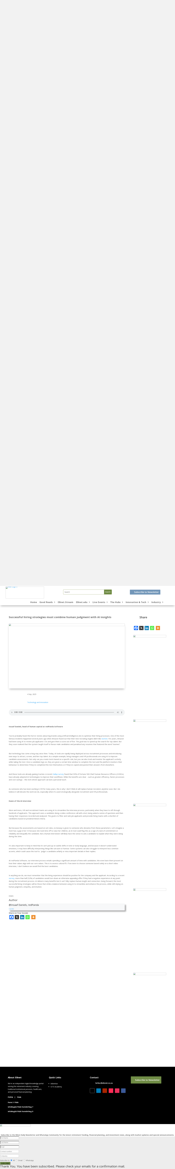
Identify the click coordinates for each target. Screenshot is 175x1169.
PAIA (19, 1097)
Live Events (98, 602)
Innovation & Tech (136, 602)
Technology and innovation (37, 702)
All (14, 1160)
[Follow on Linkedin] (98, 1090)
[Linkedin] (22, 917)
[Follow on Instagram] (117, 1090)
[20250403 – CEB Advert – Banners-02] (149, 637)
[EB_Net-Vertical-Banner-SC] (149, 805)
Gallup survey (58, 774)
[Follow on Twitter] (92, 1090)
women (105, 738)
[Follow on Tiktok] (111, 1090)
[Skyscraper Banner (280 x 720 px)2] (149, 890)
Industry (156, 602)
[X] (17, 917)
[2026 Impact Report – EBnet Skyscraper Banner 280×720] (149, 974)
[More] (33, 917)
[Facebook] (11, 917)
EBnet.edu (82, 602)
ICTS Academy (56, 1087)
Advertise (54, 1083)
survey (11, 878)
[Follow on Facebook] (123, 1090)
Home (33, 602)
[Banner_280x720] (149, 721)
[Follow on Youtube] (104, 1090)
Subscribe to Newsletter (146, 592)
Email (20, 1160)
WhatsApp (30, 1160)
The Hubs (115, 602)
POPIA (10, 1097)
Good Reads (46, 602)
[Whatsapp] (27, 917)
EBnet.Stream (65, 602)
